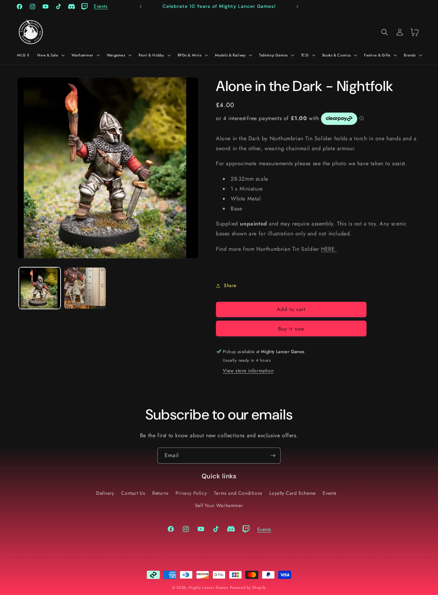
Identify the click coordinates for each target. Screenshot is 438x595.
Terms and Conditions (238, 493)
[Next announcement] (297, 6)
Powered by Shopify (248, 587)
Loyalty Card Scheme (292, 493)
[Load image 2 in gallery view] (85, 288)
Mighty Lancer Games (208, 587)
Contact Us (133, 493)
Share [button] (230, 285)
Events (330, 493)
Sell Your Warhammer (219, 505)
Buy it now (291, 329)
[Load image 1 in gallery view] (40, 288)
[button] (50, 55)
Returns (160, 493)
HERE (329, 249)
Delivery (105, 493)
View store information (248, 370)
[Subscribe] (272, 456)
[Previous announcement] (140, 6)
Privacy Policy (191, 493)
